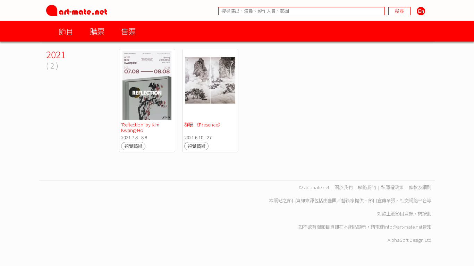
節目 (66, 31)
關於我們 (344, 187)
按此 (426, 213)
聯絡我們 (367, 187)
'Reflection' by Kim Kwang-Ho (140, 127)
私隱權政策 (392, 187)
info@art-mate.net (403, 226)
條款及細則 (420, 187)
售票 (128, 31)
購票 (97, 31)
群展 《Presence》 (203, 124)
